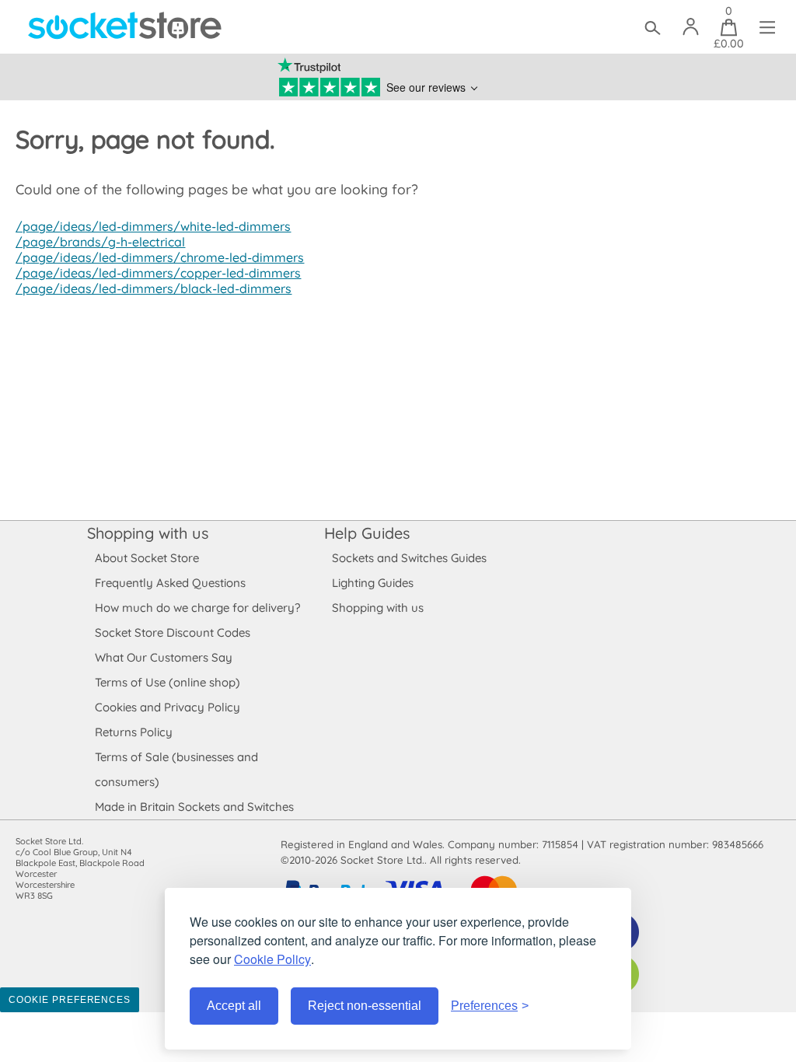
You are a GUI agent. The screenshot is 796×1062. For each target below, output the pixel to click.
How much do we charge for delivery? (197, 607)
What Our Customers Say (163, 657)
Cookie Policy (272, 959)
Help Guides (367, 533)
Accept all (234, 1005)
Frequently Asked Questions (170, 582)
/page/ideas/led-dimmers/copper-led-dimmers (158, 273)
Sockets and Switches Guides (409, 557)
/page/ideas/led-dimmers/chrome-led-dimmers (160, 257)
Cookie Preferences (70, 999)
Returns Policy (134, 732)
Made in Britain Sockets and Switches (194, 806)
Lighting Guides (373, 582)
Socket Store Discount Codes (172, 632)
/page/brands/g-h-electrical (100, 242)
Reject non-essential (364, 1005)
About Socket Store (147, 557)
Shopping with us (147, 533)
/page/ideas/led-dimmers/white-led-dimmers (153, 226)
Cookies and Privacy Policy (167, 707)
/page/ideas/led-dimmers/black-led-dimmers (154, 288)
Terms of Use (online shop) (167, 682)
